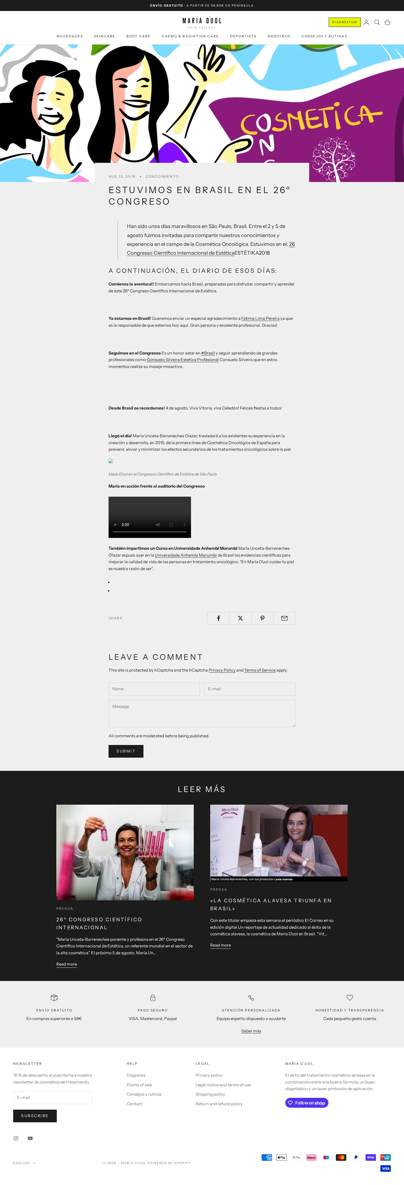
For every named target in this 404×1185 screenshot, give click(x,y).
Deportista (243, 36)
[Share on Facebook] (218, 618)
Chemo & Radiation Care (190, 36)
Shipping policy (210, 1094)
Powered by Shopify (169, 1163)
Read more (66, 964)
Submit (126, 751)
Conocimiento (162, 176)
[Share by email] (284, 618)
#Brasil (208, 353)
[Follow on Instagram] (16, 1138)
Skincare (104, 36)
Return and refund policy (219, 1103)
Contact (134, 1103)
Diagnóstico (344, 22)
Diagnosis (136, 1075)
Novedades (70, 36)
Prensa (64, 908)
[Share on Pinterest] (262, 618)
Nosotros (279, 36)
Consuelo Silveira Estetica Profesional (183, 359)
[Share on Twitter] (240, 618)
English (21, 1163)
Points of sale (139, 1084)
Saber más (251, 1030)
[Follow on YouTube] (30, 1138)
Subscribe (35, 1115)
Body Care (138, 36)
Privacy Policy (222, 670)
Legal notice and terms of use (223, 1084)
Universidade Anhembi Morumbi (186, 555)
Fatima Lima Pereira (260, 318)
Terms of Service (260, 670)
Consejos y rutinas (324, 36)
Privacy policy (209, 1075)
